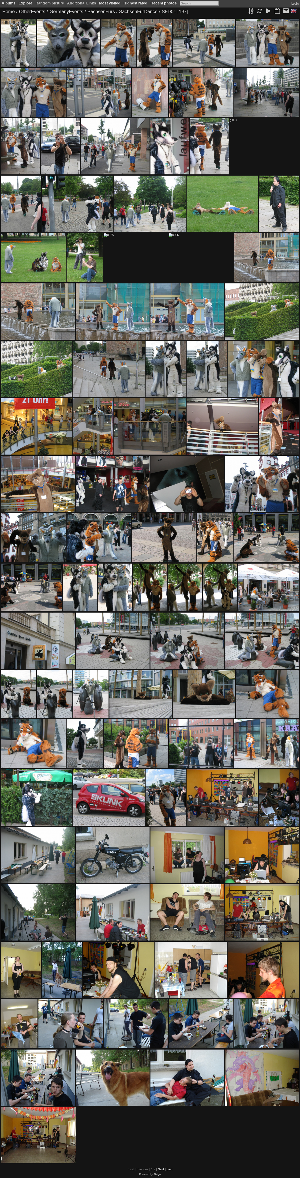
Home (8, 11)
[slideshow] (268, 11)
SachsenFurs (101, 11)
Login (295, 3)
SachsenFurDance (138, 11)
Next (161, 1169)
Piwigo (157, 1174)
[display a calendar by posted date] (277, 11)
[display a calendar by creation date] (286, 11)
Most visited (109, 3)
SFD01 (169, 11)
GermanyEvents (66, 11)
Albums (8, 3)
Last (169, 1169)
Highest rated (135, 3)
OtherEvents (32, 11)
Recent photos (163, 3)
